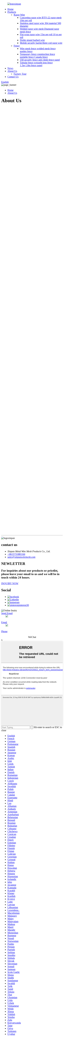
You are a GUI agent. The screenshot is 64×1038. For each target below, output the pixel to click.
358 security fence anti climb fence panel (40, 59)
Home (10, 9)
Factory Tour (20, 74)
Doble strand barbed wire (32, 40)
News (10, 68)
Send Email (7, 613)
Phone (4, 631)
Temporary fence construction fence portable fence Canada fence (37, 55)
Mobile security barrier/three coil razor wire (41, 43)
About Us (12, 71)
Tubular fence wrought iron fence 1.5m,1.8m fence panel (36, 64)
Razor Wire (19, 14)
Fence (17, 45)
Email (4, 622)
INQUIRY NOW (9, 583)
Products (11, 12)
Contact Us (12, 76)
